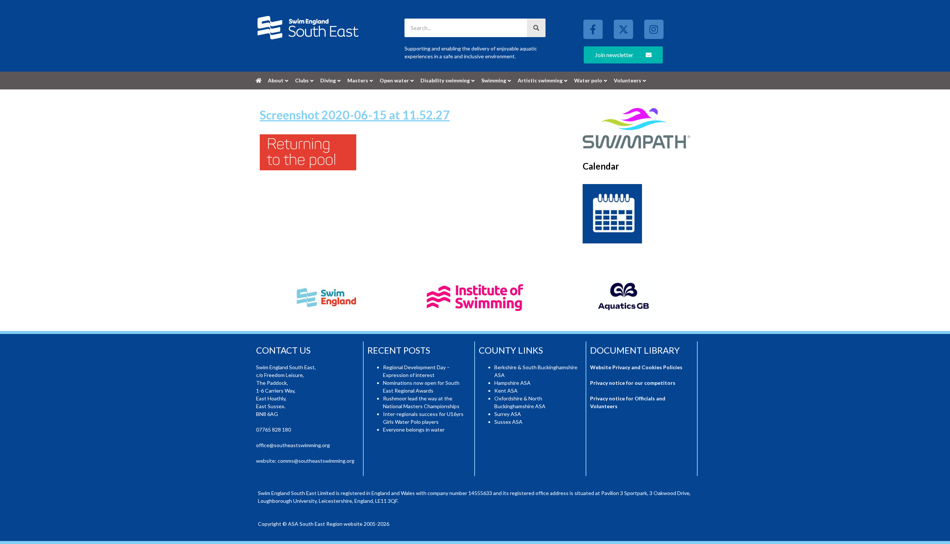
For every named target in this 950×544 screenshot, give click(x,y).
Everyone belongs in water (414, 429)
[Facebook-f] (593, 29)
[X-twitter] (623, 29)
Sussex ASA (508, 422)
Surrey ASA (507, 414)
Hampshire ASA (512, 383)
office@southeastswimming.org (293, 445)
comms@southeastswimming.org (316, 461)
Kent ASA (506, 390)
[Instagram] (654, 29)
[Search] (536, 28)
